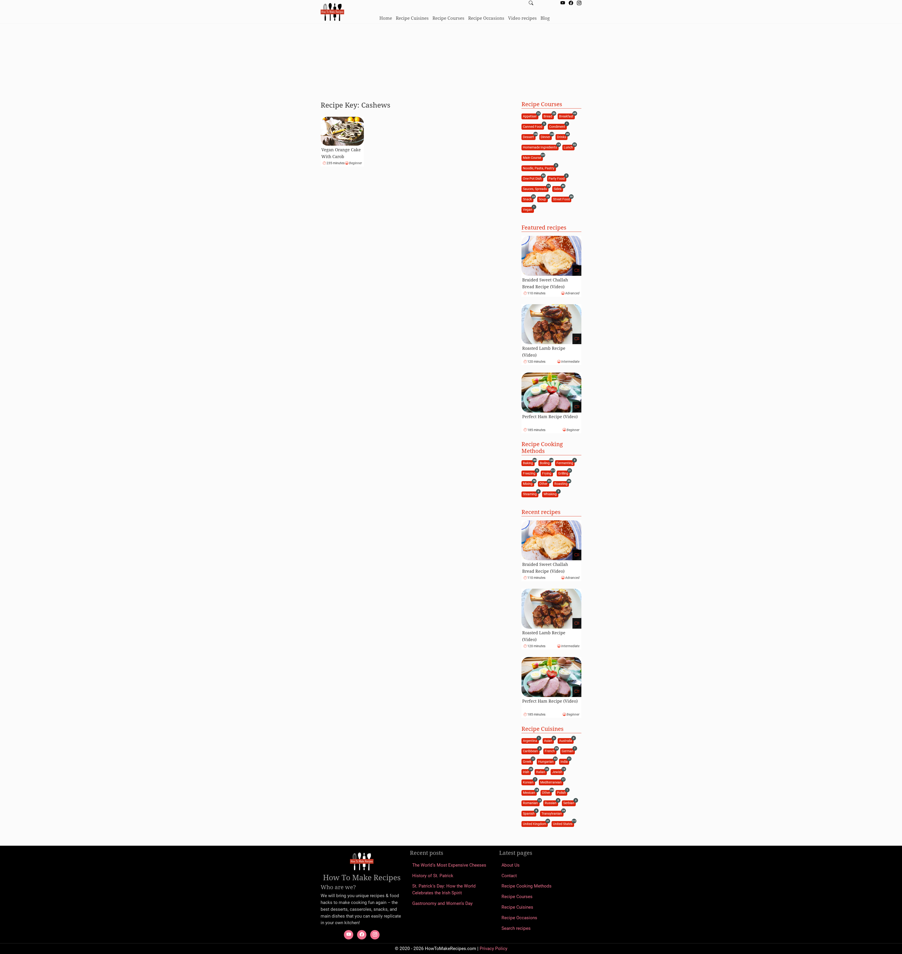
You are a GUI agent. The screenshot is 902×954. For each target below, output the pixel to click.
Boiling (545, 462)
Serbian (569, 802)
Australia (566, 740)
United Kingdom (535, 823)
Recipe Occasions (486, 18)
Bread (549, 115)
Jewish (558, 771)
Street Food (562, 199)
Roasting (561, 483)
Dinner (546, 136)
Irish (527, 771)
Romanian (531, 802)
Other (544, 483)
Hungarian (546, 761)
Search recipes (516, 928)
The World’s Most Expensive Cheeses (449, 865)
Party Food (557, 178)
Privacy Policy (493, 948)
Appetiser (530, 115)
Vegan (528, 209)
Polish (562, 792)
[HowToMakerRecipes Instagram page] (579, 3)
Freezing (530, 473)
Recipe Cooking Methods (527, 886)
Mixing (528, 483)
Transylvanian (552, 813)
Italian (541, 771)
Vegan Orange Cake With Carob (341, 153)
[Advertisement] (451, 60)
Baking (528, 462)
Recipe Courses (448, 18)
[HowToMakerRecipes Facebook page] (571, 3)
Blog (545, 18)
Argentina (531, 740)
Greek (528, 761)
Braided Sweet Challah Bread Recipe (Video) (545, 283)
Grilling (564, 473)
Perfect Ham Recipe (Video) (550, 416)
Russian (551, 802)
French (550, 750)
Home (385, 18)
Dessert (529, 136)
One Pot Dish (533, 178)
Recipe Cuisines (412, 18)
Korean (529, 781)
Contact (509, 875)
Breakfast (567, 115)
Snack (528, 199)
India (564, 761)
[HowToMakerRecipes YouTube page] (562, 3)
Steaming (530, 493)
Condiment (558, 126)
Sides (558, 188)
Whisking (551, 493)
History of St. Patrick (432, 875)
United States (563, 823)
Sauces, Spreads (535, 188)
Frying (547, 473)
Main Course (533, 157)
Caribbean (531, 750)
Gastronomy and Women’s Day (442, 903)
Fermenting (565, 462)
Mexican (530, 792)
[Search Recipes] (531, 3)
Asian (549, 740)
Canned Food (533, 126)
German (568, 750)
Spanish (529, 813)
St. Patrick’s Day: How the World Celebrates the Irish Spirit (444, 889)
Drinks (562, 136)
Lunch (569, 147)
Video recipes (522, 18)
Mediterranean (551, 781)
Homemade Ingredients (540, 147)
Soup (543, 199)
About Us (511, 865)
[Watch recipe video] (576, 270)
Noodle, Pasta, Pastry (539, 167)
